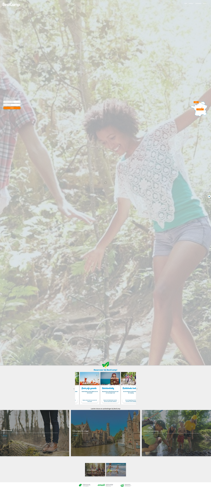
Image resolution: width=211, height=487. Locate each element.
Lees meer (5, 435)
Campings (191, 3)
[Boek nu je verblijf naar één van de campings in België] (85, 378)
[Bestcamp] (11, 5)
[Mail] (209, 196)
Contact (205, 3)
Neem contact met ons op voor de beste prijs (105, 401)
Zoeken (12, 107)
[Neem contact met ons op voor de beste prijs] (105, 378)
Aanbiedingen (198, 3)
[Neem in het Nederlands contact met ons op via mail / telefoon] (126, 378)
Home (186, 3)
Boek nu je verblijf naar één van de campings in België (84, 401)
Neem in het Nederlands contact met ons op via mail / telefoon (126, 401)
